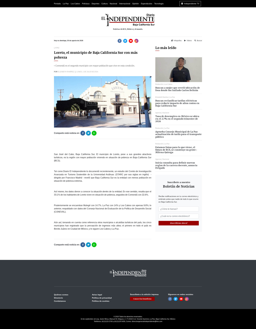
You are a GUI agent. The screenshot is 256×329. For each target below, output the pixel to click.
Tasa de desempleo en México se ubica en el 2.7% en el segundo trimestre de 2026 (177, 119)
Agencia (158, 113)
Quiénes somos (61, 295)
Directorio (58, 298)
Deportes (95, 4)
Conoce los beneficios (142, 299)
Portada (57, 4)
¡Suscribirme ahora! (178, 223)
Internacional (124, 4)
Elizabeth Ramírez (66, 72)
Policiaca (85, 4)
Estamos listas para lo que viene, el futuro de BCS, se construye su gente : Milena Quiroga (176, 150)
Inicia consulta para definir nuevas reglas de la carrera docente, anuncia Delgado (176, 165)
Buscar (199, 41)
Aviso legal (97, 295)
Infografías (178, 41)
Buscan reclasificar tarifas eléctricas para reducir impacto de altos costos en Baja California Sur (177, 103)
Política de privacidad (102, 298)
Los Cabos (75, 4)
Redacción (159, 84)
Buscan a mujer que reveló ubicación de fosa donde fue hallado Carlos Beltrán (177, 89)
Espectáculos (146, 4)
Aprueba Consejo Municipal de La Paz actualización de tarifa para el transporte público (178, 134)
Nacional (113, 4)
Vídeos (189, 41)
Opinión (135, 4)
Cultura (104, 4)
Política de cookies (100, 301)
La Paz (66, 4)
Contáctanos (60, 301)
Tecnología (158, 4)
